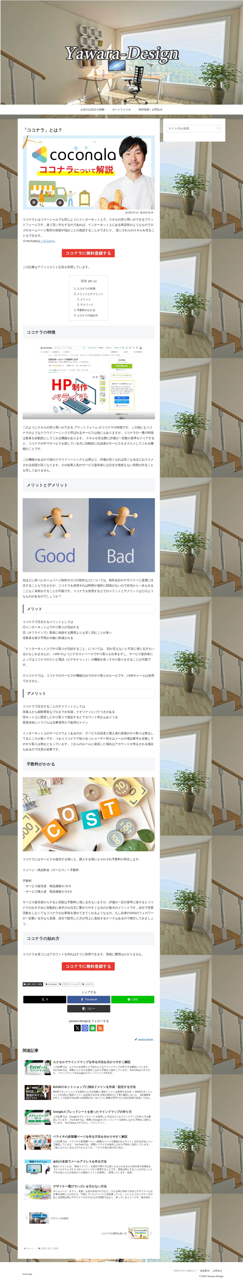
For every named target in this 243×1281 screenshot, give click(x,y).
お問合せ (217, 1270)
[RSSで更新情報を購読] (100, 1028)
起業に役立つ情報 (34, 984)
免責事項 (204, 1270)
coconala (52, 984)
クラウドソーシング (71, 984)
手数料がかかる (86, 310)
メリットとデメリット (90, 293)
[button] (88, 1008)
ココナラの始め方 (87, 315)
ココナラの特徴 (86, 288)
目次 (84, 281)
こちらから (47, 241)
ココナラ (89, 984)
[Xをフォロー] (77, 1028)
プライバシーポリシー (185, 1270)
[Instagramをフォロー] (85, 1028)
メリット (85, 299)
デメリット (86, 304)
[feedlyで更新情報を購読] (92, 1028)
